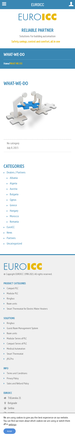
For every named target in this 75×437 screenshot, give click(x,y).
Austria (13, 189)
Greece (13, 205)
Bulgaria (14, 194)
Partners (11, 238)
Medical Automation (16, 348)
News (9, 232)
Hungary (14, 210)
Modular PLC (12, 293)
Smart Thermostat (15, 353)
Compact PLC (12, 288)
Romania (14, 221)
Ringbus (10, 298)
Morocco (14, 216)
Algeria (13, 183)
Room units (12, 303)
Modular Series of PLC (17, 338)
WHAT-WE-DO (16, 83)
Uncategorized (14, 243)
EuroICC (11, 227)
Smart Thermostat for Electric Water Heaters (27, 308)
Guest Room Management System (22, 328)
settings (12, 424)
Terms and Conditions (17, 373)
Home (6, 63)
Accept (9, 431)
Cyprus (13, 199)
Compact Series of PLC (17, 343)
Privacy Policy (13, 378)
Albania (14, 178)
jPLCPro (10, 358)
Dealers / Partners (16, 172)
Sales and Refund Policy (18, 383)
